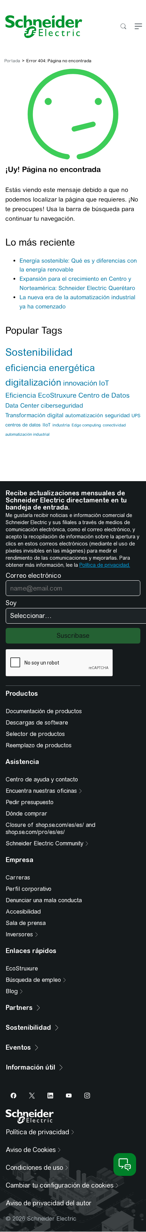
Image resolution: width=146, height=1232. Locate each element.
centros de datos (23, 424)
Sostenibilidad (39, 352)
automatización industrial (27, 434)
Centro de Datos (104, 395)
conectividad (114, 425)
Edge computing (86, 425)
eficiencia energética (50, 367)
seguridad (117, 415)
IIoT (47, 424)
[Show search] (123, 26)
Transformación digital (34, 415)
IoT (104, 383)
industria (61, 425)
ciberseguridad (62, 405)
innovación (80, 383)
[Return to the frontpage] (41, 26)
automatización (84, 415)
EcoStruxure (57, 395)
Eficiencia (20, 395)
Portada (12, 60)
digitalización (33, 382)
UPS (135, 415)
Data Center (22, 405)
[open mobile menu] (138, 26)
